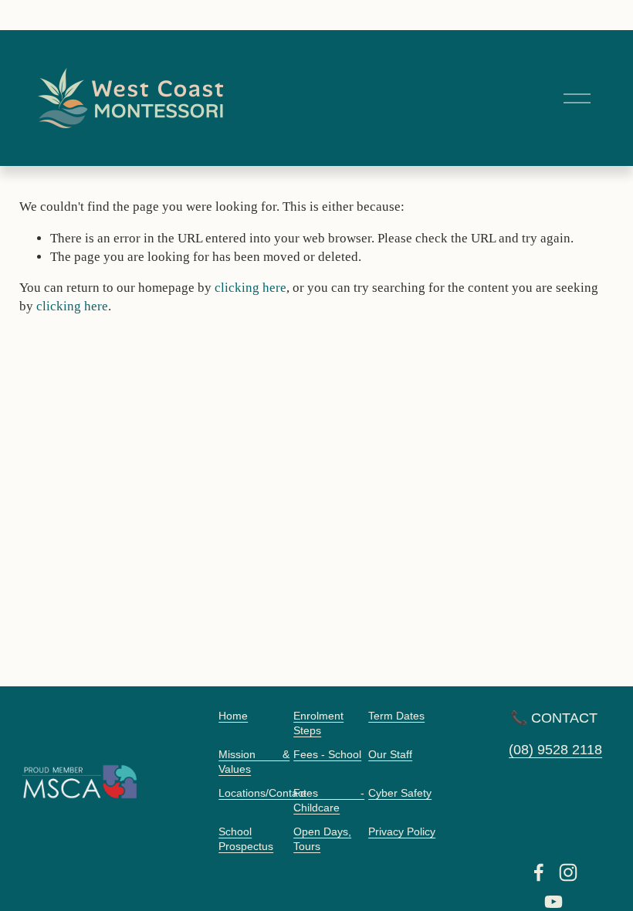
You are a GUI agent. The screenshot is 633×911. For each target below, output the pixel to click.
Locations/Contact (262, 793)
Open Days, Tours (322, 839)
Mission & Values (253, 762)
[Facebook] (539, 872)
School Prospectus (245, 839)
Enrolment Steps (318, 723)
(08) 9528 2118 (555, 749)
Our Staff (390, 754)
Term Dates (396, 716)
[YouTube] (553, 901)
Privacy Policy (401, 832)
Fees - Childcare (328, 800)
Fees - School (327, 754)
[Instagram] (568, 872)
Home (233, 716)
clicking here (250, 287)
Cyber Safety (400, 793)
